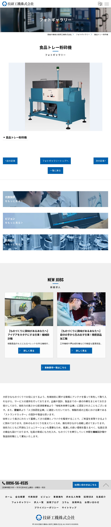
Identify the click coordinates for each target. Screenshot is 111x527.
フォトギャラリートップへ (55, 160)
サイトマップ (69, 507)
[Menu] (106, 4)
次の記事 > (101, 160)
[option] (55, 97)
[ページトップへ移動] (106, 485)
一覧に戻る (55, 170)
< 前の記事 (10, 160)
